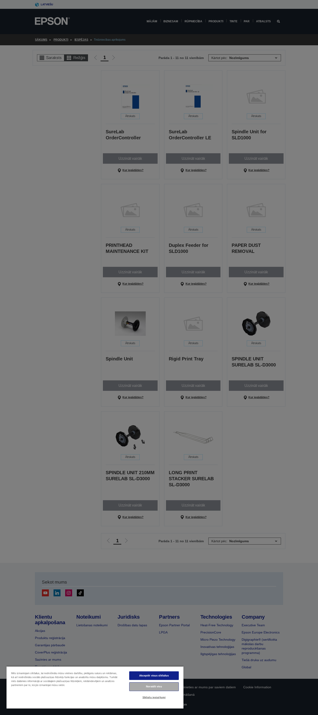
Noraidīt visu (154, 686)
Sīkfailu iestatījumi (154, 697)
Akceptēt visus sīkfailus (154, 675)
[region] (95, 687)
